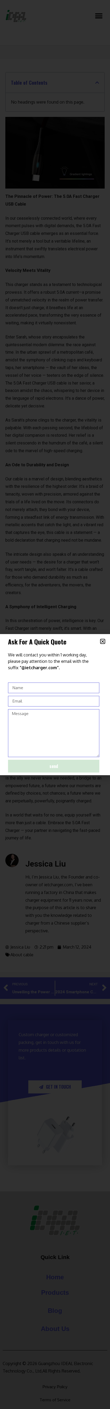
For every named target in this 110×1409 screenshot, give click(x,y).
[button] (103, 641)
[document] (55, 704)
